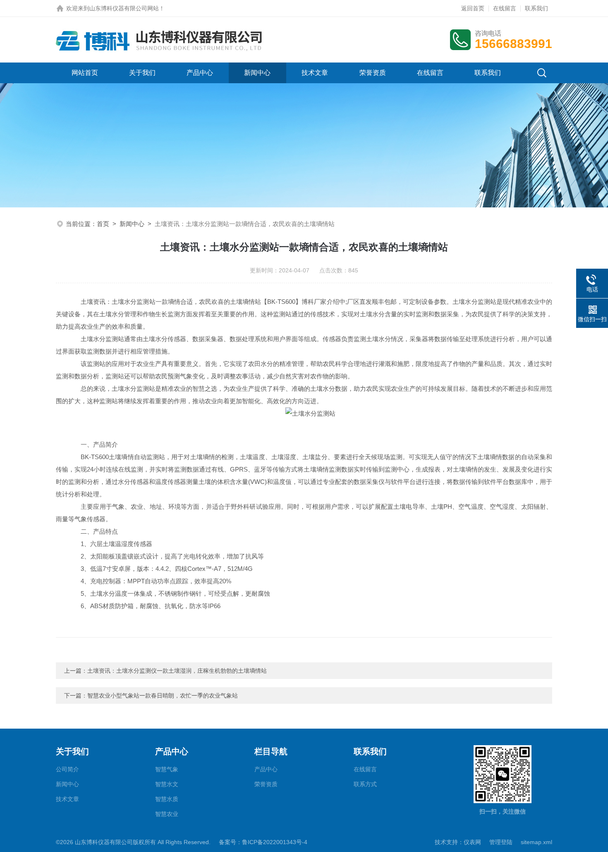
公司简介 (67, 769)
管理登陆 (500, 842)
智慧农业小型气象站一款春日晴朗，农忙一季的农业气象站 (162, 695)
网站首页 (85, 72)
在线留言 (504, 8)
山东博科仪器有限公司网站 (124, 8)
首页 (103, 223)
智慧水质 (166, 799)
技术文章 (315, 72)
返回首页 (472, 8)
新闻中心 (257, 72)
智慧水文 (166, 784)
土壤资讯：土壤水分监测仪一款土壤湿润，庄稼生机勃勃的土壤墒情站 (177, 670)
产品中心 (200, 72)
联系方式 (365, 784)
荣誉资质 (372, 72)
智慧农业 (166, 814)
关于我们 (142, 72)
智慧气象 (166, 769)
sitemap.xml (536, 842)
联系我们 (536, 8)
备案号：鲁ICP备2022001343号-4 (263, 842)
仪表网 (472, 842)
